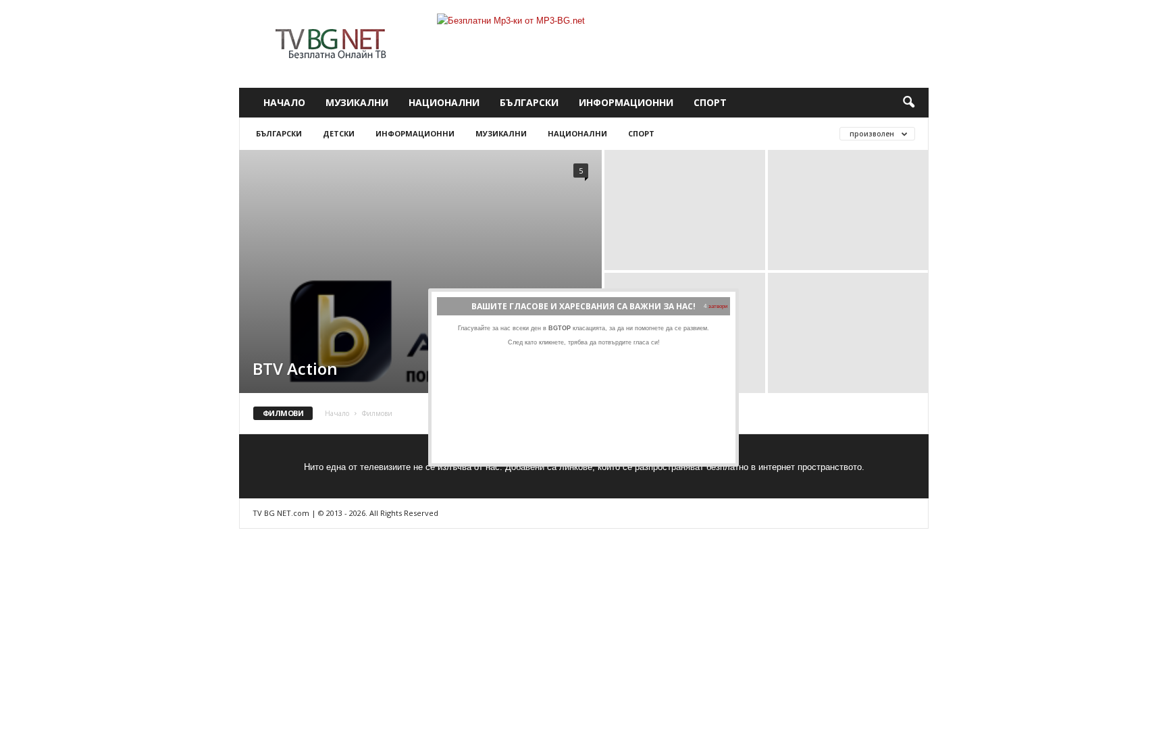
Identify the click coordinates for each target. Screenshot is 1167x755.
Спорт (710, 102)
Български (529, 102)
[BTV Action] (420, 331)
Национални (444, 102)
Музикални (357, 102)
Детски (339, 133)
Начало (284, 102)
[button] (908, 103)
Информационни (626, 102)
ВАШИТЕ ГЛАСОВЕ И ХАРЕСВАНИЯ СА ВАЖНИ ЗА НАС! (583, 306)
